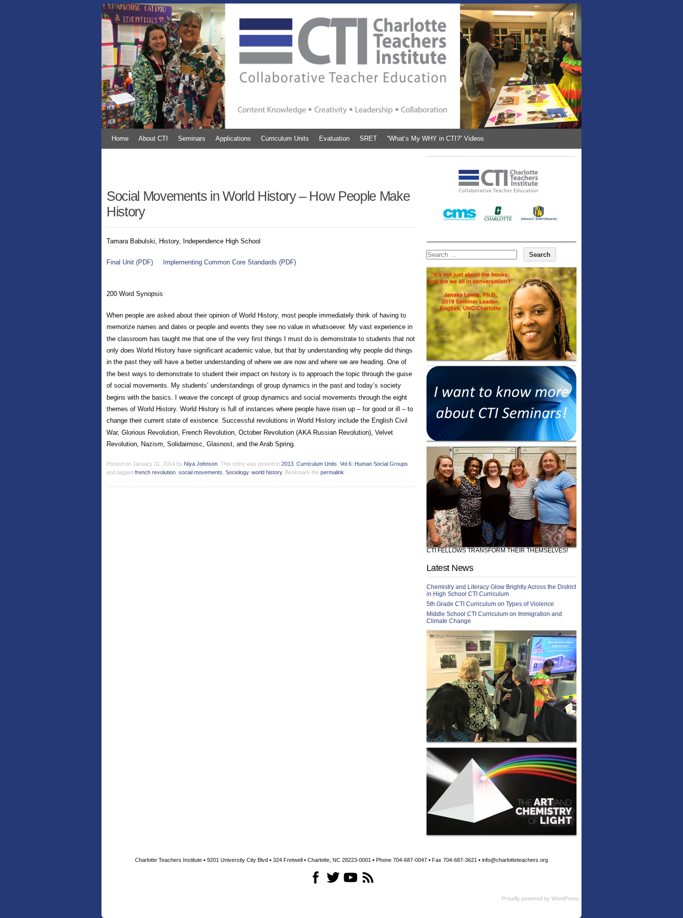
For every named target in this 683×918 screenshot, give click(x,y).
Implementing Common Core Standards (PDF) (229, 262)
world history (267, 472)
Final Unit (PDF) (129, 262)
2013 (288, 464)
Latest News (449, 568)
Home (120, 138)
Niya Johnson (201, 464)
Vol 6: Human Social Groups (374, 464)
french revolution (155, 472)
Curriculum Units (285, 138)
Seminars (192, 138)
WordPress (565, 898)
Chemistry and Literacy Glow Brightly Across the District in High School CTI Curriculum (501, 590)
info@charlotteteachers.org (515, 860)
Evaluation (334, 138)
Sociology (237, 472)
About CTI (153, 138)
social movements (200, 472)
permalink (332, 472)
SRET (368, 138)
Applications (233, 138)
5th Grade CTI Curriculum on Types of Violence (490, 603)
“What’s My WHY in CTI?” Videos (435, 138)
